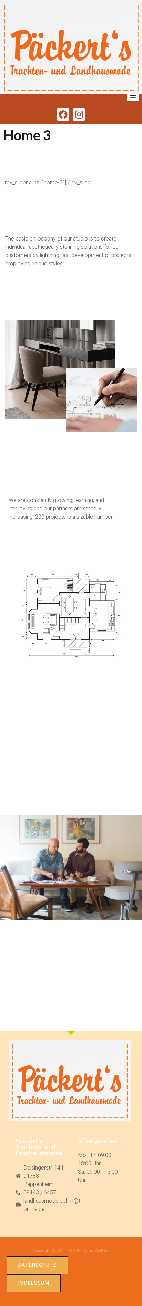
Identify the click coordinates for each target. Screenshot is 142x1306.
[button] (133, 95)
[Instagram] (79, 114)
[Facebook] (63, 114)
